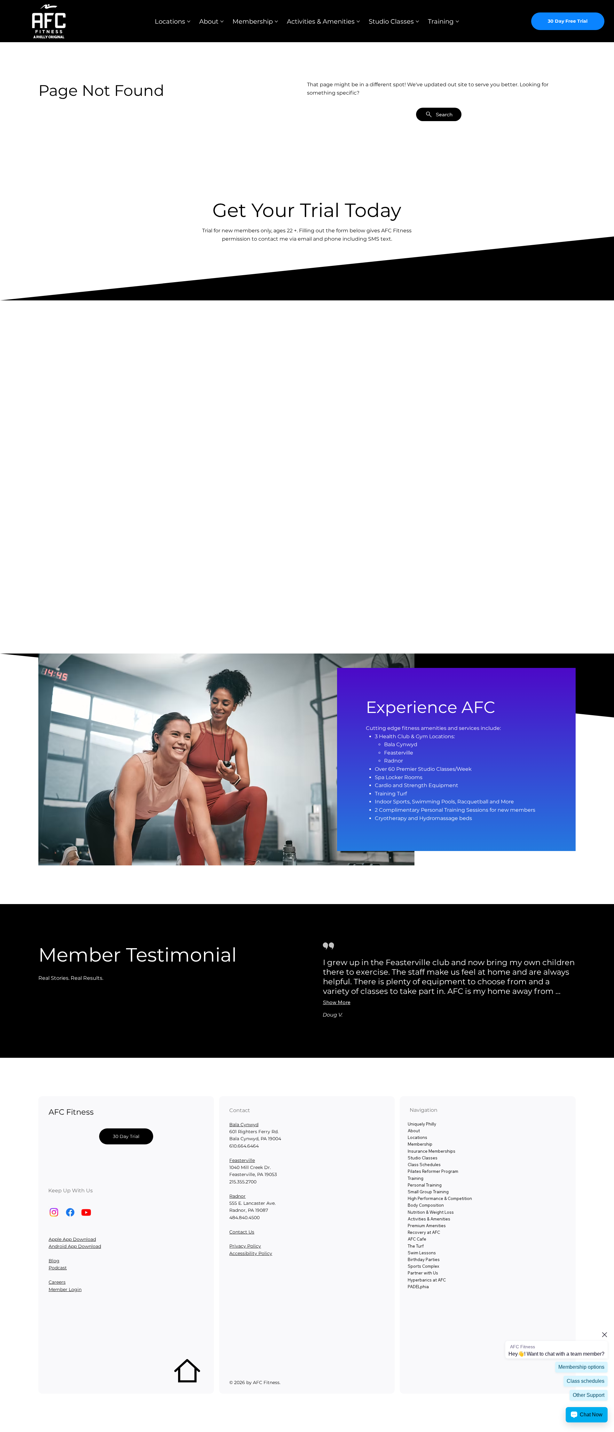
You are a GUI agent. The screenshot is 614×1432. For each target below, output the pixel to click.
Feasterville (242, 1160)
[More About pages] (222, 21)
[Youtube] (86, 1212)
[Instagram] (53, 1212)
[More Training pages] (457, 21)
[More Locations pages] (188, 21)
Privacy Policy (245, 1246)
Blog (54, 1261)
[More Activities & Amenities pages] (358, 21)
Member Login (65, 1289)
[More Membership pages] (276, 21)
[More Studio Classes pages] (417, 21)
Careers (57, 1282)
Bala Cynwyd (243, 1124)
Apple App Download (72, 1239)
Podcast (58, 1268)
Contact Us (241, 1232)
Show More (336, 1002)
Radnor (237, 1196)
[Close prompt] (604, 1334)
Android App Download (75, 1246)
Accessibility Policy (250, 1253)
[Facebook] (70, 1212)
